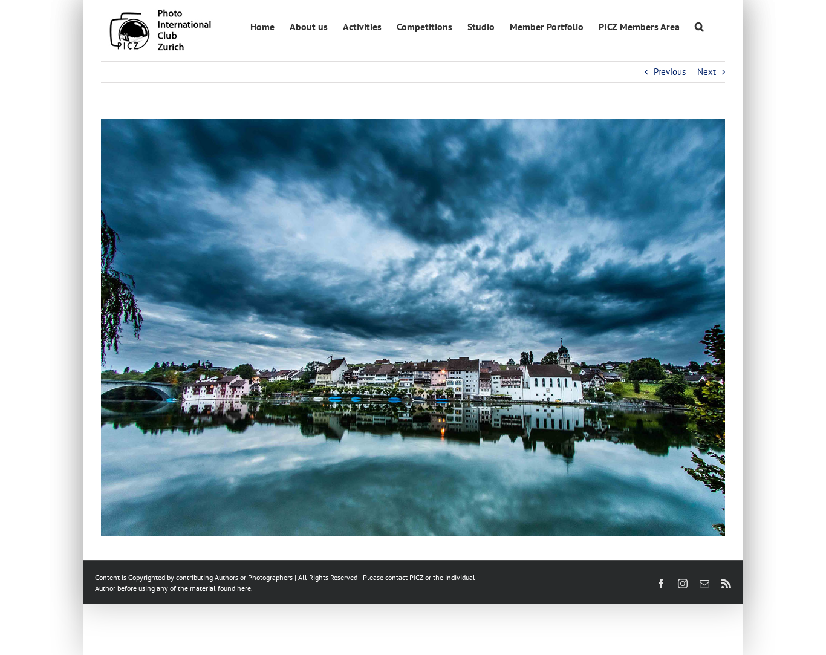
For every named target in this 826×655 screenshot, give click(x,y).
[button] (699, 25)
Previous (670, 71)
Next (706, 71)
